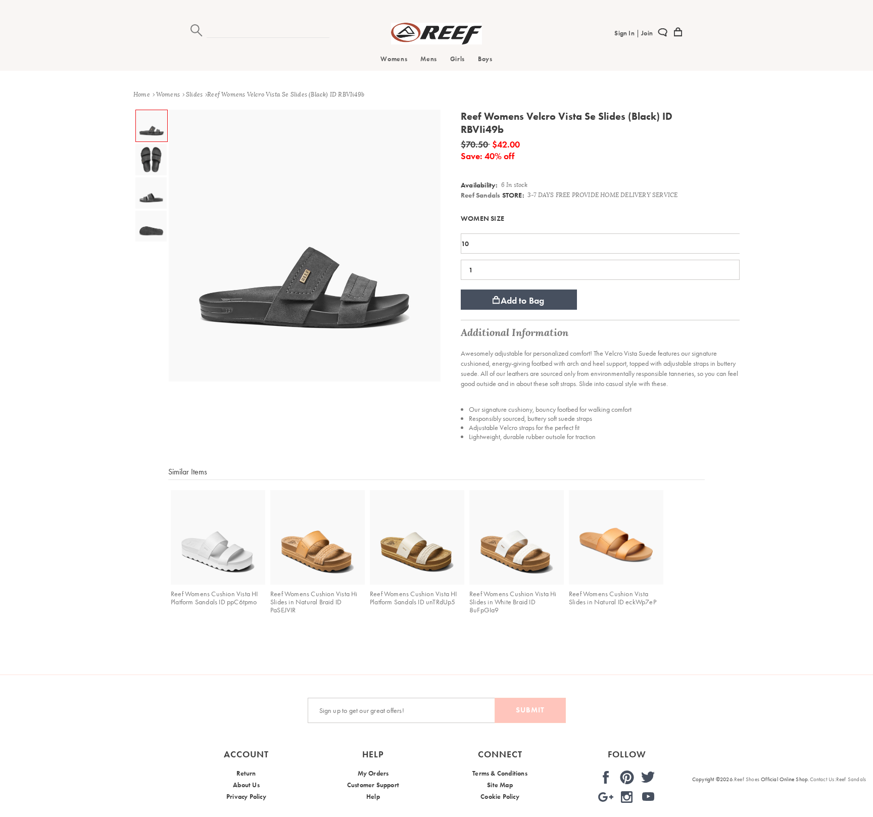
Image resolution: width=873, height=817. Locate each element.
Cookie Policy (499, 796)
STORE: (492, 195)
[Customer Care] (662, 33)
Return (246, 773)
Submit (530, 710)
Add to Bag (523, 300)
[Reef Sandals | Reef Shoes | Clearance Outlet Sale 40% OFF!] (436, 41)
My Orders (373, 773)
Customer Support (373, 785)
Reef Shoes (746, 779)
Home (141, 94)
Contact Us (822, 779)
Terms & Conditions (499, 773)
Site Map (500, 785)
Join (646, 33)
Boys (485, 59)
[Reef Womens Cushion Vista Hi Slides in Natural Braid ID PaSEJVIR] (317, 537)
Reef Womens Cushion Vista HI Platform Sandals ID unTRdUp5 (413, 598)
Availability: (479, 184)
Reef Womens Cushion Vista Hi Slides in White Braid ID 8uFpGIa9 (513, 602)
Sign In (625, 33)
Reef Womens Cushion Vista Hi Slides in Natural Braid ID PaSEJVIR (314, 602)
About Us (246, 785)
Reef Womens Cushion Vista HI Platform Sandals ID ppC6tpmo (214, 598)
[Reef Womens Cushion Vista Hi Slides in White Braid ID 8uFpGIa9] (516, 537)
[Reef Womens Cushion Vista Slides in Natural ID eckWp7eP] (616, 537)
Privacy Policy (246, 796)
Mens (428, 59)
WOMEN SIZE (482, 218)
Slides (194, 94)
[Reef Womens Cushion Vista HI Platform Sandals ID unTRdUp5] (417, 537)
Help (373, 796)
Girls (457, 59)
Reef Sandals (480, 195)
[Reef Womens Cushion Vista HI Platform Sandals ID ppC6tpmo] (218, 537)
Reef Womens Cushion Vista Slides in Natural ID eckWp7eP (612, 598)
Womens (393, 59)
